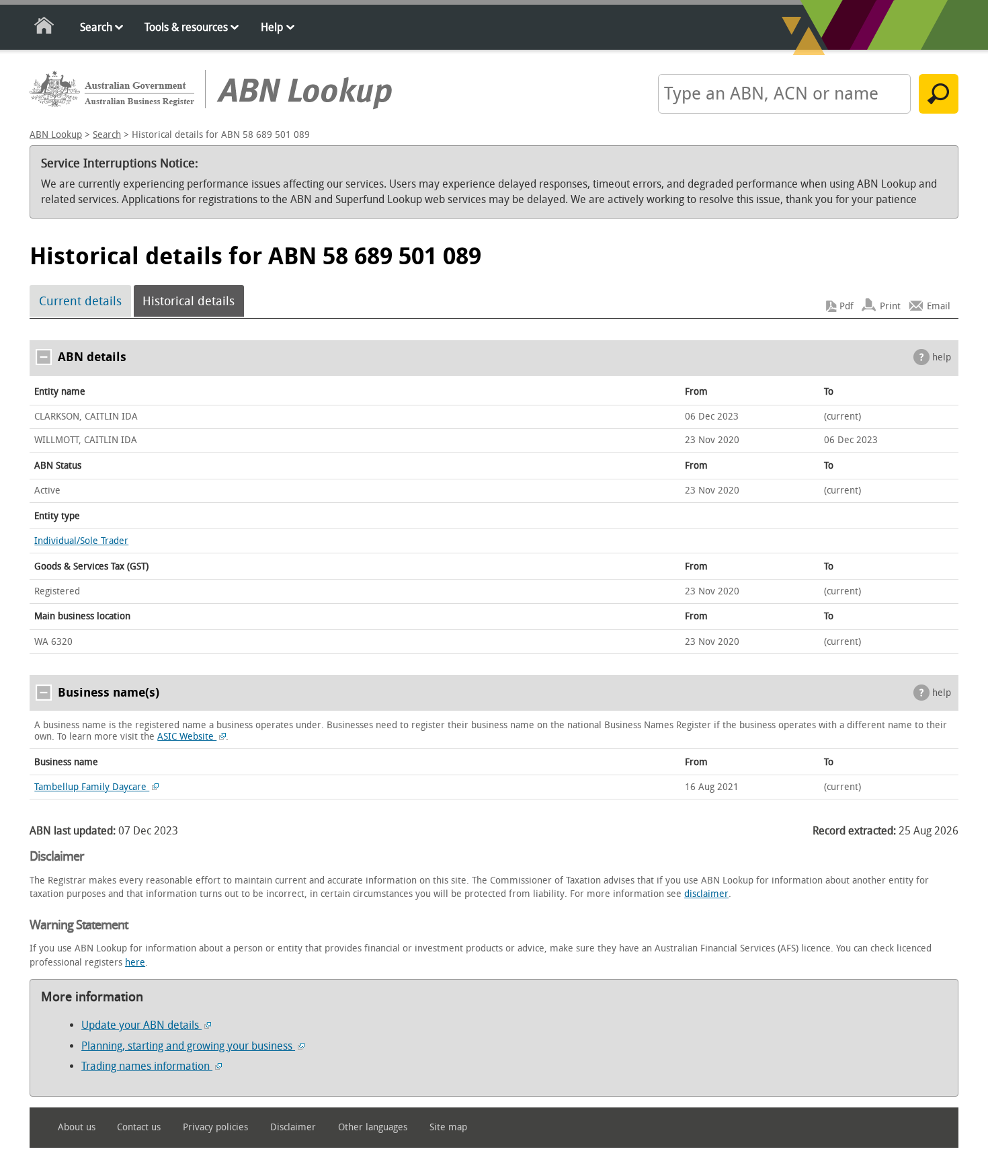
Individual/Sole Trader (81, 541)
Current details (80, 301)
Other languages (372, 1127)
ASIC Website (186, 736)
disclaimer (706, 894)
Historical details (188, 301)
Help (272, 27)
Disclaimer (293, 1127)
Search (96, 27)
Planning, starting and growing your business (188, 1046)
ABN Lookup (56, 135)
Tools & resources (186, 27)
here (135, 962)
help (941, 357)
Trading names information (146, 1066)
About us (76, 1127)
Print (890, 306)
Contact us (139, 1127)
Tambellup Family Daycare (91, 787)
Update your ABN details (141, 1025)
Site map (448, 1127)
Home (45, 28)
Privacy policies (215, 1127)
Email (938, 306)
